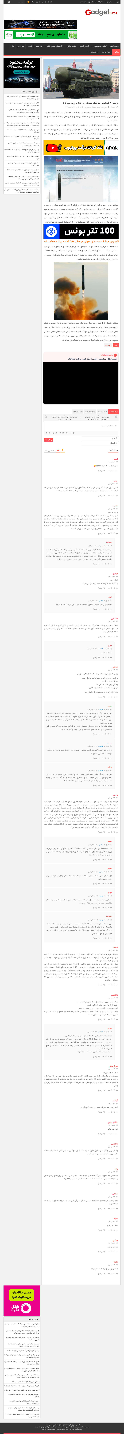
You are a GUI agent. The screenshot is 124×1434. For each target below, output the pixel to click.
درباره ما (117, 2)
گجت (30, 46)
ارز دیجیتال (94, 52)
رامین (101, 844)
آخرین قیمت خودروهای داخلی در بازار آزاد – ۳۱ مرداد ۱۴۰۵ (21, 1390)
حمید (101, 546)
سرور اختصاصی (64, 1429)
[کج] (49, 433)
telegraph (108, 345)
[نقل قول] (66, 433)
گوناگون (39, 46)
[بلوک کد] (70, 433)
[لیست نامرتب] (63, 433)
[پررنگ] (46, 433)
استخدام (83, 2)
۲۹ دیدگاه (114, 107)
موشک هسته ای (77, 412)
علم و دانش (71, 46)
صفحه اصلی (114, 46)
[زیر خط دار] (53, 433)
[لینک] (73, 433)
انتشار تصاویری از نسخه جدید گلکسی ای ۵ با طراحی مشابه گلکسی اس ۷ (97, 417)
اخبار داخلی (106, 52)
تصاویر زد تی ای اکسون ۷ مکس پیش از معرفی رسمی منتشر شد (64, 417)
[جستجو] (9, 2)
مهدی (101, 600)
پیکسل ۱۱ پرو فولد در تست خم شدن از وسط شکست (23, 1351)
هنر (13, 46)
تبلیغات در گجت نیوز (96, 2)
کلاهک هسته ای (102, 412)
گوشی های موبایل (100, 46)
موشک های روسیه (90, 412)
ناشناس (100, 649)
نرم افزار (21, 46)
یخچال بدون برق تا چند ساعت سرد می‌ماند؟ (25, 1382)
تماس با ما (108, 2)
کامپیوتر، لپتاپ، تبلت (54, 46)
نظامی (116, 52)
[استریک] (56, 433)
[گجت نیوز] (101, 16)
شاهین (100, 709)
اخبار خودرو (84, 46)
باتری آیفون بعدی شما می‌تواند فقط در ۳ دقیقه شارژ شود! (21, 1386)
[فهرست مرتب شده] (60, 433)
